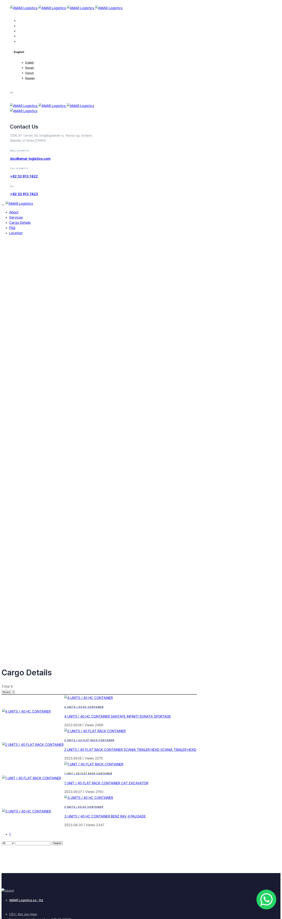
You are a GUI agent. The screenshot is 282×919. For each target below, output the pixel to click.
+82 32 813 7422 (24, 176)
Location (24, 41)
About (22, 20)
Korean (29, 67)
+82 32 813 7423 (24, 194)
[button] (19, 52)
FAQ (21, 36)
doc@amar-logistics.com (30, 159)
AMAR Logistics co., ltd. (26, 900)
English (29, 62)
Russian (30, 78)
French (29, 73)
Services (25, 26)
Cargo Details (29, 31)
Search (57, 843)
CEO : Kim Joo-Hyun (23, 914)
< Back (10, 464)
